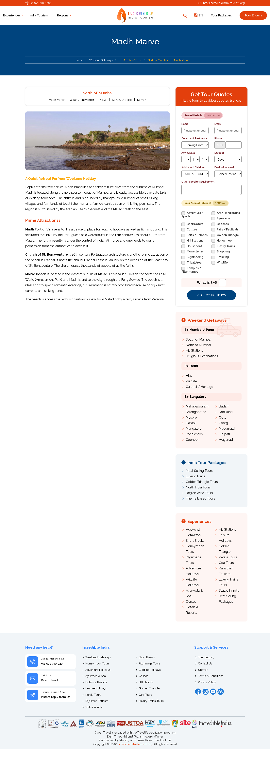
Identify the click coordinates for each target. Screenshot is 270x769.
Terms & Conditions (210, 676)
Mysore (191, 417)
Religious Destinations (202, 356)
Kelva (103, 99)
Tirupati (224, 434)
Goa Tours (226, 563)
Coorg (223, 423)
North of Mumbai (198, 345)
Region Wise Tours (199, 493)
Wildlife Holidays (150, 669)
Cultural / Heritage (199, 387)
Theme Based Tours (200, 498)
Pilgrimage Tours (149, 663)
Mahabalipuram (197, 406)
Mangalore (193, 428)
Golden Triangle (149, 688)
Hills (189, 376)
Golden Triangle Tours (202, 482)
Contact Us (205, 663)
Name (184, 124)
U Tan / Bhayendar (82, 99)
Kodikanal (226, 412)
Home (79, 60)
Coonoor (192, 440)
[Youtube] (213, 691)
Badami (224, 406)
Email (217, 124)
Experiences (12, 15)
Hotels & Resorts (96, 682)
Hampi (190, 423)
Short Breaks (195, 540)
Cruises (191, 601)
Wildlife (191, 381)
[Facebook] (198, 691)
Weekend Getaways (100, 60)
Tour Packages (221, 15)
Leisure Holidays (96, 688)
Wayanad (226, 440)
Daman (141, 99)
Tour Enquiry (253, 15)
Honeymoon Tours (97, 663)
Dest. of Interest (224, 167)
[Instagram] (205, 691)
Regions (63, 15)
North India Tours (198, 487)
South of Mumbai (198, 339)
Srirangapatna (196, 412)
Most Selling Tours (199, 471)
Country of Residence (194, 138)
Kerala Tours (228, 557)
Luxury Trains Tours (151, 700)
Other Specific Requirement (197, 181)
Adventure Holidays (97, 669)
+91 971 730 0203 (40, 3)
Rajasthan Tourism (96, 700)
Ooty (222, 417)
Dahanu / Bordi (122, 99)
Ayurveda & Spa (95, 676)
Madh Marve (56, 99)
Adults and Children (193, 167)
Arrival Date (188, 152)
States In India (229, 590)
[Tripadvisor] (220, 691)
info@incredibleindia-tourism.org (224, 3)
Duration (219, 152)
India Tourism (39, 15)
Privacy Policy (207, 682)
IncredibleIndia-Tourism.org (134, 744)
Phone (218, 138)
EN (201, 15)
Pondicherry (194, 434)
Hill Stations (194, 350)
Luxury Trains (195, 476)
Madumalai (227, 428)
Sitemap (203, 669)
